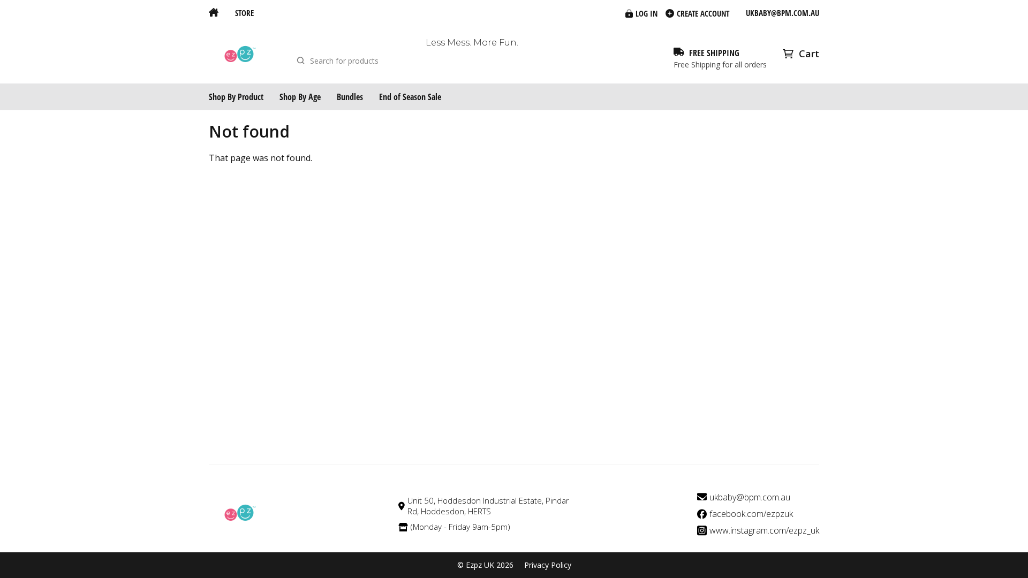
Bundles (350, 97)
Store (244, 12)
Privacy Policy (547, 565)
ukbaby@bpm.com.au (782, 12)
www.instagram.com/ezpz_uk (764, 530)
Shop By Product (236, 97)
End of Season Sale (410, 97)
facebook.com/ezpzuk (751, 514)
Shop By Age (300, 97)
